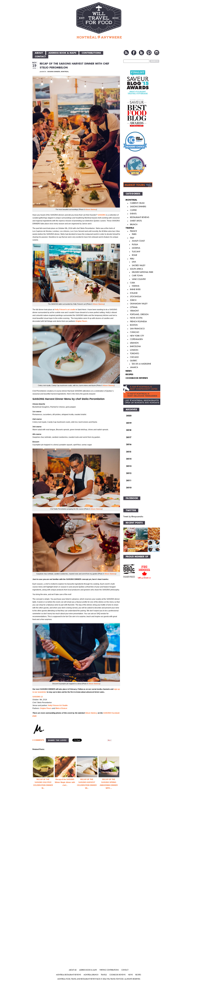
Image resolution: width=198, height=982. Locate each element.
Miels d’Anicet (61, 708)
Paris (134, 234)
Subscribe (126, 52)
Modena (136, 248)
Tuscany (136, 252)
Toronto (134, 353)
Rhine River (135, 289)
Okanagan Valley (138, 304)
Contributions (91, 53)
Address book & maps (62, 53)
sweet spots (136, 221)
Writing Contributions (109, 970)
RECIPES (129, 374)
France (133, 231)
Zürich (133, 300)
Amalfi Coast (138, 241)
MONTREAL (65, 71)
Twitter (141, 52)
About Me (73, 970)
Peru (132, 259)
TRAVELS (130, 228)
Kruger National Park (142, 272)
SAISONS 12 (37, 697)
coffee (133, 210)
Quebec (133, 361)
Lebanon (134, 343)
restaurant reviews (139, 217)
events (133, 214)
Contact (40, 57)
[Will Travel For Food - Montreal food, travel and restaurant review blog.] (98, 20)
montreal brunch (91, 975)
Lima (134, 262)
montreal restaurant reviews (68, 975)
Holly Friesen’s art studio (65, 310)
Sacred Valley (138, 265)
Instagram (156, 52)
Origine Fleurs (81, 321)
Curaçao (134, 332)
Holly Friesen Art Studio (58, 705)
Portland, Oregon (139, 314)
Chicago (134, 357)
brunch (133, 224)
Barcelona (135, 346)
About (39, 53)
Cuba (132, 283)
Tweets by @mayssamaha (133, 517)
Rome (134, 255)
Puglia (135, 244)
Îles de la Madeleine (141, 364)
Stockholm (135, 296)
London (134, 350)
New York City (137, 336)
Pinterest (149, 52)
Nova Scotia (136, 318)
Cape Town (137, 276)
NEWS (129, 371)
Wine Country (139, 279)
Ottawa (133, 307)
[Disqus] (76, 844)
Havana (135, 286)
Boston (134, 325)
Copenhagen (136, 339)
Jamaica (134, 367)
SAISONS (102, 215)
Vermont (134, 311)
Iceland (134, 293)
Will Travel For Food (115, 979)
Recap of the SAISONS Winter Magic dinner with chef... (65, 782)
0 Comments (38, 740)
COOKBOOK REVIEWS (137, 378)
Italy (132, 238)
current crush (137, 203)
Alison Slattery (90, 209)
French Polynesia (138, 321)
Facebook (133, 52)
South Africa (136, 269)
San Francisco (137, 329)
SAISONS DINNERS (53, 71)
